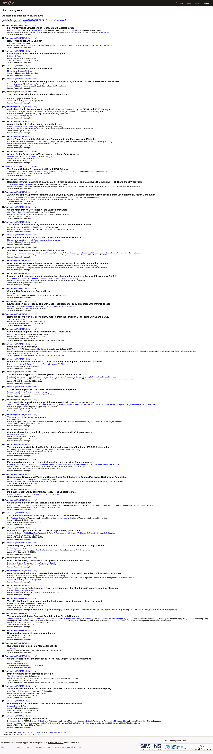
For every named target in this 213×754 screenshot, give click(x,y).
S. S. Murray (19, 435)
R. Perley (43, 392)
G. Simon (70, 306)
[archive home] (8, 3)
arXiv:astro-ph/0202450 (15, 701)
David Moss (34, 563)
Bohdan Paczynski (28, 127)
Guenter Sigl (12, 334)
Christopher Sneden (28, 405)
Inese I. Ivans (52, 405)
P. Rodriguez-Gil (60, 533)
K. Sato (17, 706)
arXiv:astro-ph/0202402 (15, 25)
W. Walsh (56, 494)
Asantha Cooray (13, 156)
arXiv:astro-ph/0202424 (15, 329)
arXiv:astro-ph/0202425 (15, 344)
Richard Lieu (12, 604)
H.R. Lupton (47, 112)
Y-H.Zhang (40, 253)
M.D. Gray (27, 364)
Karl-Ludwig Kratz (149, 405)
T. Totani (24, 706)
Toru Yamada (12, 184)
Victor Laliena (12, 676)
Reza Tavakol (12, 563)
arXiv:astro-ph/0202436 (15, 500)
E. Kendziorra (42, 721)
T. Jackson (11, 97)
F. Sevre (62, 306)
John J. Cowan (13, 405)
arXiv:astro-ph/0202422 (15, 301)
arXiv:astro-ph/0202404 (15, 51)
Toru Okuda (11, 648)
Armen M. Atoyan (34, 84)
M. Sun (10, 435)
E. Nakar (10, 56)
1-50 (19, 20)
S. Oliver (86, 377)
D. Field (43, 364)
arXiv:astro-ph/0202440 (15, 558)
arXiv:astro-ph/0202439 (15, 543)
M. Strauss (27, 112)
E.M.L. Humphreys (14, 364)
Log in (206, 3)
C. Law (22, 591)
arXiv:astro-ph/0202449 (15, 686)
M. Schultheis (12, 306)
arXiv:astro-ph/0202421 (15, 288)
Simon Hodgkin (63, 518)
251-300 (26, 20)
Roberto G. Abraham (36, 619)
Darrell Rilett (28, 240)
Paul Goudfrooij (39, 227)
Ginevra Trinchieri (14, 227)
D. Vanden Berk (59, 112)
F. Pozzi (29, 377)
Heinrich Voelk (12, 293)
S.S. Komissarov (13, 661)
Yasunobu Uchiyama (15, 197)
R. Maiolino (38, 494)
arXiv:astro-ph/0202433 (15, 459)
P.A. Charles (81, 533)
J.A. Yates (35, 364)
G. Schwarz (98, 533)
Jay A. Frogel (103, 619)
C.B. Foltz (49, 533)
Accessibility (59, 747)
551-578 (63, 20)
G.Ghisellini (104, 253)
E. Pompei (48, 494)
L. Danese (78, 377)
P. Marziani (39, 172)
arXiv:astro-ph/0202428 (15, 387)
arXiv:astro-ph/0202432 (15, 444)
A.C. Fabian (37, 450)
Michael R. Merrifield (72, 619)
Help (10, 747)
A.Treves (58, 253)
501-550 (57, 20)
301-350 (32, 20)
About (3, 747)
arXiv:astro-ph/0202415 (15, 207)
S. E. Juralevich (13, 635)
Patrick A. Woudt (13, 576)
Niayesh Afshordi (13, 127)
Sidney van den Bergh (16, 619)
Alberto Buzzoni (13, 266)
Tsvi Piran (11, 43)
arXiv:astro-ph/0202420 (15, 273)
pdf (26, 25)
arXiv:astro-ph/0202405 (15, 66)
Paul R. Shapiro (26, 142)
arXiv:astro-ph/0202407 (15, 92)
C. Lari (46, 377)
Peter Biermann (13, 349)
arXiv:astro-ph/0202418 (15, 248)
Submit (189, 3)
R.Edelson (86, 253)
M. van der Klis (23, 279)
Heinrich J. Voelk (55, 464)
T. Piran (18, 56)
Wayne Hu (32, 156)
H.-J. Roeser (20, 392)
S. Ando (10, 706)
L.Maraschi (11, 253)
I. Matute (10, 377)
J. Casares (19, 533)
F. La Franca (20, 377)
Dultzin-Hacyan (26, 172)
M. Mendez (43, 279)
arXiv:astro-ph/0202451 (15, 716)
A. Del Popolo (12, 505)
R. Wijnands (64, 279)
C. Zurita (10, 533)
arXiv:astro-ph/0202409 (15, 121)
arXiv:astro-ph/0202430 (15, 415)
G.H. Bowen (52, 364)
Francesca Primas (108, 405)
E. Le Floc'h (28, 494)
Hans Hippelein (69, 464)
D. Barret (10, 721)
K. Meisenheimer (32, 392)
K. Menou (18, 112)
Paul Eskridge (88, 619)
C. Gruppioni (38, 377)
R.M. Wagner (39, 533)
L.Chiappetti (49, 253)
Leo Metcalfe (92, 464)
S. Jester (10, 392)
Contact (19, 747)
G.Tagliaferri (129, 253)
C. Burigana (12, 548)
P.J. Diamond (63, 364)
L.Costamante (75, 253)
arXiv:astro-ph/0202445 (15, 630)
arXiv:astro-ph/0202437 (15, 513)
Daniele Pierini (42, 464)
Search (180, 3)
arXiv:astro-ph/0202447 (15, 656)
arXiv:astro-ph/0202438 (15, 528)
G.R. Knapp (28, 97)
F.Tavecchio (21, 253)
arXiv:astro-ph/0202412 (15, 166)
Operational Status (74, 747)
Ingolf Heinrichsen (105, 464)
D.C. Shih (11, 450)
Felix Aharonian (58, 197)
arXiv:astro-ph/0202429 (15, 400)
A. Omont (36, 306)
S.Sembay (120, 253)
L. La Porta (22, 548)
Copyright (39, 747)
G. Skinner (19, 721)
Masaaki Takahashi (14, 240)
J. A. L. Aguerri (13, 319)
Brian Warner (43, 576)
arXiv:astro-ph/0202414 (15, 192)
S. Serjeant (94, 377)
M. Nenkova (12, 71)
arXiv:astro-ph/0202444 (15, 613)
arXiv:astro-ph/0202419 (15, 260)
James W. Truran (79, 405)
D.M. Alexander (67, 377)
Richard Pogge (117, 619)
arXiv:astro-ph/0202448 (15, 671)
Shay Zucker (12, 212)
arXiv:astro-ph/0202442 (15, 585)
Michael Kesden (13, 479)
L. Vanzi (10, 494)
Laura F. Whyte (54, 619)
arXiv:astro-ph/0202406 (15, 79)
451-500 (50, 20)
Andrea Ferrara (41, 142)
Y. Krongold (11, 172)
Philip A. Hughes (13, 30)
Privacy (48, 747)
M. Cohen (45, 306)
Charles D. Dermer (14, 84)
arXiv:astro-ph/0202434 (15, 474)
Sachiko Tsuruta (54, 240)
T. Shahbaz (28, 533)
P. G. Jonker (12, 279)
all (38, 22)
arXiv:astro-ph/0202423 (15, 314)
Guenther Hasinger (14, 420)
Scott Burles (41, 405)
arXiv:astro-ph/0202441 (15, 571)
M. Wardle (30, 591)
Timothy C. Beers (65, 405)
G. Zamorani (55, 377)
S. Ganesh (54, 306)
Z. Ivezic (21, 71)
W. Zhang (74, 279)
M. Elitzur (28, 71)
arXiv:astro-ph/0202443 (15, 598)
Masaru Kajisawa (25, 184)
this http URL (104, 32)
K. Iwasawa (24, 450)
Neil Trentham (12, 518)
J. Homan (34, 279)
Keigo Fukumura (40, 240)
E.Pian (112, 253)
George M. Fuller (122, 405)
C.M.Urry (138, 253)
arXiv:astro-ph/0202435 (15, 489)
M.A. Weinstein (92, 112)
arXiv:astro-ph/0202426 (15, 359)
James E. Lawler (93, 405)
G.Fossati (95, 253)
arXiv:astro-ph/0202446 (15, 643)
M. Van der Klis (120, 721)
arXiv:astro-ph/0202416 (15, 222)
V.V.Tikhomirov (26, 635)
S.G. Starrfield (109, 533)
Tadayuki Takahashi (37, 197)
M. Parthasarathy (25, 306)
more (34, 22)
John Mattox (76, 197)
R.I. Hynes (71, 533)
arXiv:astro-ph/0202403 (15, 38)
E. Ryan (90, 533)
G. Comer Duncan (69, 30)
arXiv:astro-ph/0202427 (15, 372)
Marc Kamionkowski (42, 479)
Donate (197, 3)
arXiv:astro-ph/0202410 (15, 136)
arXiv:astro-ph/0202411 (15, 151)
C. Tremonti (81, 112)
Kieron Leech (81, 464)
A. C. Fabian (12, 691)
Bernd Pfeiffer (135, 405)
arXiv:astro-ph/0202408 (15, 107)
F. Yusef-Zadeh (13, 591)
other (34, 25)
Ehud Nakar (20, 43)
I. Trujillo (23, 319)
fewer (29, 22)
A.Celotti (66, 253)
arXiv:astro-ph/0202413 (15, 179)
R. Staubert (53, 721)
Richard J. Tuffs (13, 464)
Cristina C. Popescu (28, 464)
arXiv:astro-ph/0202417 (15, 235)
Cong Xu (116, 464)
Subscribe (28, 747)
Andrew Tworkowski (47, 563)
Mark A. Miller (37, 30)
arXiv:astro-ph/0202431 (15, 429)
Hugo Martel (56, 142)
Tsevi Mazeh (23, 212)
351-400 (38, 20)
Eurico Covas (24, 563)
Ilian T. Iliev (11, 142)
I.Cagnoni (31, 253)
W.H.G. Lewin (53, 279)
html (30, 25)
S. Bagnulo (18, 494)
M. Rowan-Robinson (108, 377)
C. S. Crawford (23, 691)
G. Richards (71, 112)
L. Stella (89, 721)
